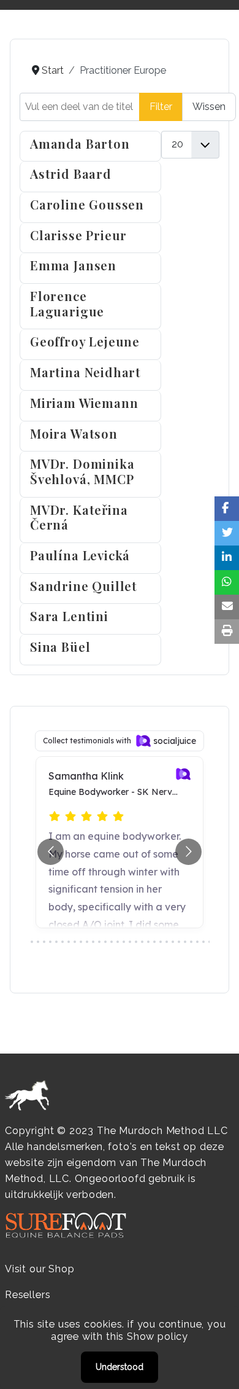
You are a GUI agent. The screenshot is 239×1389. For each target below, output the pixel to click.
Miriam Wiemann (84, 402)
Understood (119, 1367)
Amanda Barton (80, 143)
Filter (161, 106)
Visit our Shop (39, 1269)
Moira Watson (74, 433)
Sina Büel (60, 646)
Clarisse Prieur (78, 235)
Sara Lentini (69, 616)
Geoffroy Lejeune (85, 341)
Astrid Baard (71, 173)
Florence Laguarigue (67, 303)
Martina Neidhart (85, 372)
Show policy (157, 1336)
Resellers (27, 1295)
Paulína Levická (80, 555)
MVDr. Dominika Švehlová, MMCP (82, 471)
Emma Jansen (73, 265)
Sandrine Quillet (83, 585)
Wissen (209, 106)
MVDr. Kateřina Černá (78, 517)
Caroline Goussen (87, 204)
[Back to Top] (217, 1366)
